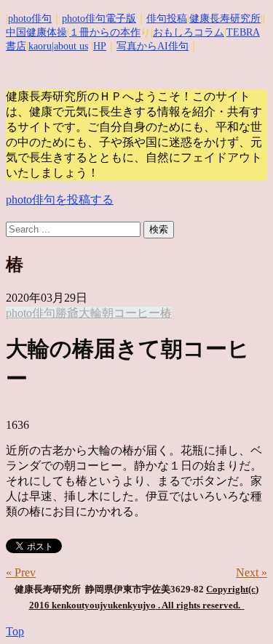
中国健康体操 (36, 32)
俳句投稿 (166, 18)
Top (15, 631)
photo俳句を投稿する (60, 199)
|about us (70, 46)
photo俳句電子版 (99, 18)
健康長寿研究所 (225, 18)
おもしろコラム (188, 32)
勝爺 (67, 313)
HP (99, 46)
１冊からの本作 (105, 32)
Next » (251, 572)
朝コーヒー (131, 313)
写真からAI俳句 (152, 46)
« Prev (21, 572)
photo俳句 (30, 18)
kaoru (40, 46)
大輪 (90, 313)
